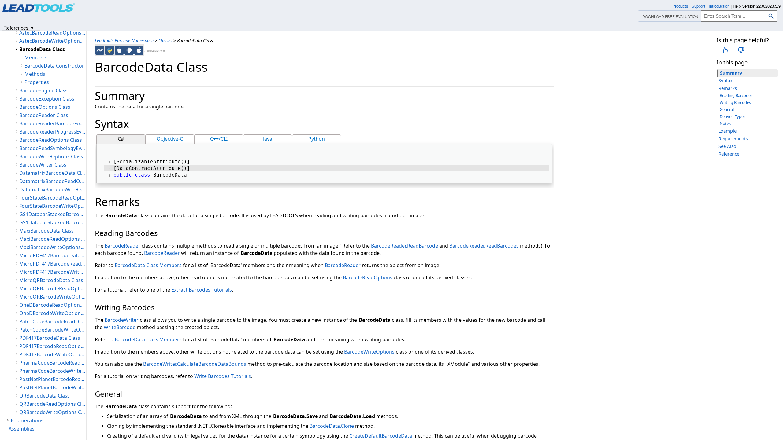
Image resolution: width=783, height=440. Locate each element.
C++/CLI (219, 138)
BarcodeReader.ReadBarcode (404, 245)
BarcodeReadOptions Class (50, 140)
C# (121, 138)
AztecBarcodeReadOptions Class (52, 32)
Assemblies (22, 428)
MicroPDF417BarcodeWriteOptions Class (52, 272)
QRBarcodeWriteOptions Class (52, 412)
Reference (728, 154)
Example (727, 131)
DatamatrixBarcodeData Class (52, 173)
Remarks (727, 88)
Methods (34, 74)
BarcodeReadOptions (367, 277)
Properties (36, 82)
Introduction (719, 6)
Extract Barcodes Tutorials (201, 289)
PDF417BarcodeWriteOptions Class (52, 354)
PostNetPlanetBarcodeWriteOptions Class (52, 387)
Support (698, 6)
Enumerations (27, 420)
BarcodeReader (122, 245)
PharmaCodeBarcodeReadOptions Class (52, 362)
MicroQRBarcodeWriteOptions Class (52, 296)
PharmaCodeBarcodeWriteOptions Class (52, 371)
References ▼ (19, 27)
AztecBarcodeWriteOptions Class (52, 41)
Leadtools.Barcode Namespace (124, 40)
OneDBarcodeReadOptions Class (52, 305)
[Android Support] (129, 50)
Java (267, 138)
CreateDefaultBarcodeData (380, 435)
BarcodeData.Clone (332, 426)
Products (680, 6)
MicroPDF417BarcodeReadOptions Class (52, 263)
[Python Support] (109, 50)
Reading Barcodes (736, 95)
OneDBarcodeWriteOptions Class (52, 313)
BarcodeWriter (122, 320)
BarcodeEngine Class (43, 90)
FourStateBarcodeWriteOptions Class (52, 206)
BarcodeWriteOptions (369, 351)
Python (316, 138)
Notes (725, 123)
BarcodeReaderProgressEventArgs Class (52, 131)
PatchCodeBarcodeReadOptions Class (52, 321)
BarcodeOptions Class (44, 107)
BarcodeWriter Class (42, 164)
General (727, 109)
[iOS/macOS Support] (138, 50)
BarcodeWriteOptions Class (51, 156)
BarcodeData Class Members (148, 265)
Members (35, 57)
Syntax (725, 80)
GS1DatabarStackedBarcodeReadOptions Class (52, 214)
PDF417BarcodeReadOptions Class (52, 346)
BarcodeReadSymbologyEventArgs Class (52, 148)
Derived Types (732, 116)
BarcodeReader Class (43, 115)
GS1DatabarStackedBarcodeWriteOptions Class (52, 222)
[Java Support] (119, 50)
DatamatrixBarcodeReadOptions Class (52, 181)
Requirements (733, 138)
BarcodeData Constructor (54, 65)
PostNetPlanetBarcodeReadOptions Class (52, 379)
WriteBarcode (119, 327)
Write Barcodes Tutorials (222, 376)
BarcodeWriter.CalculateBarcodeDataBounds (194, 364)
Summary (731, 73)
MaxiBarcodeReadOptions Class (52, 239)
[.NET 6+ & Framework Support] (99, 50)
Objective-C (170, 138)
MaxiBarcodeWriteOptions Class (52, 247)
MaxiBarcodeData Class (46, 230)
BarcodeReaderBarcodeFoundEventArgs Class (52, 123)
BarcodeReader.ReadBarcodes (484, 245)
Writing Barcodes (735, 102)
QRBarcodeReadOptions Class (52, 404)
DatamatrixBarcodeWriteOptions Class (52, 189)
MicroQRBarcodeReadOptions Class (52, 288)
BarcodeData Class (42, 49)
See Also (727, 146)
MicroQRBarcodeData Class (51, 280)
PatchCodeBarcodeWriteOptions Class (52, 329)
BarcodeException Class (46, 98)
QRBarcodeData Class (44, 395)
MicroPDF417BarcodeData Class (52, 255)
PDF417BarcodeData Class (49, 338)
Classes (165, 40)
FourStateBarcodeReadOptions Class (52, 197)
